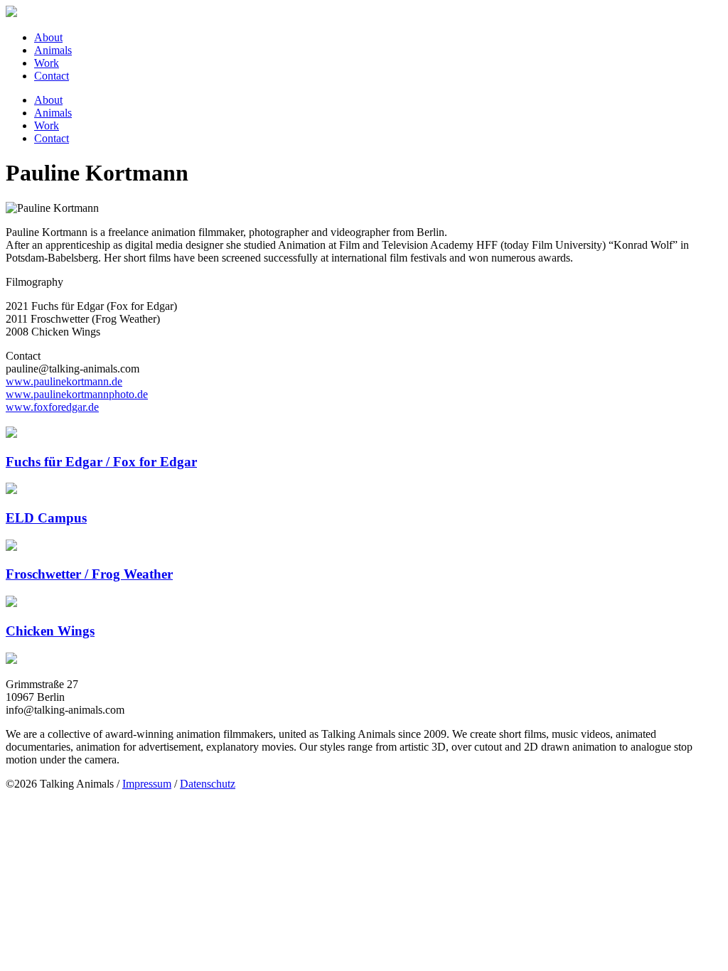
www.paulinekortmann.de (64, 381)
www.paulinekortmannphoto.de (77, 394)
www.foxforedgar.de (52, 407)
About (48, 37)
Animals (53, 50)
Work (46, 63)
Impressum (146, 784)
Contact (51, 76)
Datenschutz (207, 784)
